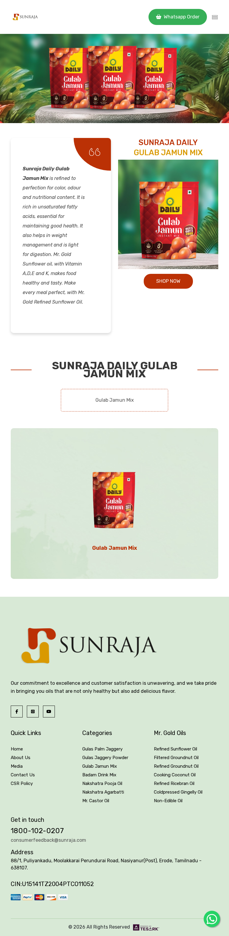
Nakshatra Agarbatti (103, 792)
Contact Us (23, 775)
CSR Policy (22, 783)
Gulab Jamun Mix (99, 766)
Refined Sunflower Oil (175, 749)
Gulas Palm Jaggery (102, 749)
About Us (20, 757)
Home (17, 749)
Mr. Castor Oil (95, 800)
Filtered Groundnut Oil (176, 757)
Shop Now (168, 281)
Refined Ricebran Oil (174, 783)
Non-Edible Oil (168, 800)
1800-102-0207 (37, 831)
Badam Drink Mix (99, 775)
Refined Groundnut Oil (176, 766)
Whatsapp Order (181, 17)
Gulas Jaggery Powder (105, 757)
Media (17, 766)
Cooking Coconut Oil (175, 775)
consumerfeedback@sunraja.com (48, 840)
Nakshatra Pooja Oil (102, 783)
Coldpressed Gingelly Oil (178, 792)
